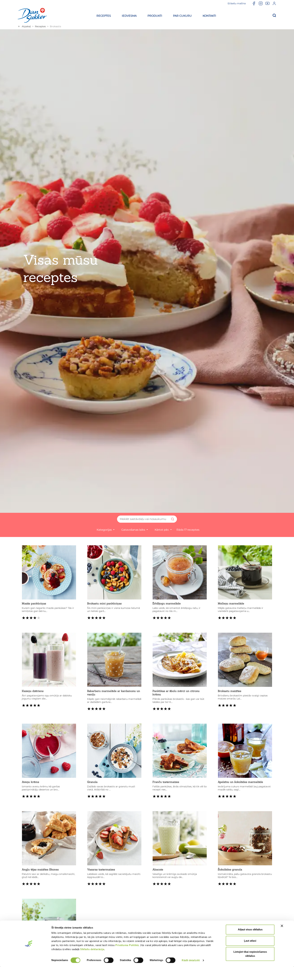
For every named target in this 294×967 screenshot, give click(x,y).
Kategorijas (104, 529)
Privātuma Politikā (126, 945)
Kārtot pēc (162, 529)
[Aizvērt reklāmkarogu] (282, 926)
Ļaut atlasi (250, 940)
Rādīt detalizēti (191, 960)
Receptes (40, 26)
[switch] (108, 960)
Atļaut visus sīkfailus (250, 929)
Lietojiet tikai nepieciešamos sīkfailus (250, 953)
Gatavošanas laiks (133, 529)
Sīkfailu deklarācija (92, 949)
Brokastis (55, 26)
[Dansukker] (32, 15)
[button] (103, 15)
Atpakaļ (26, 26)
